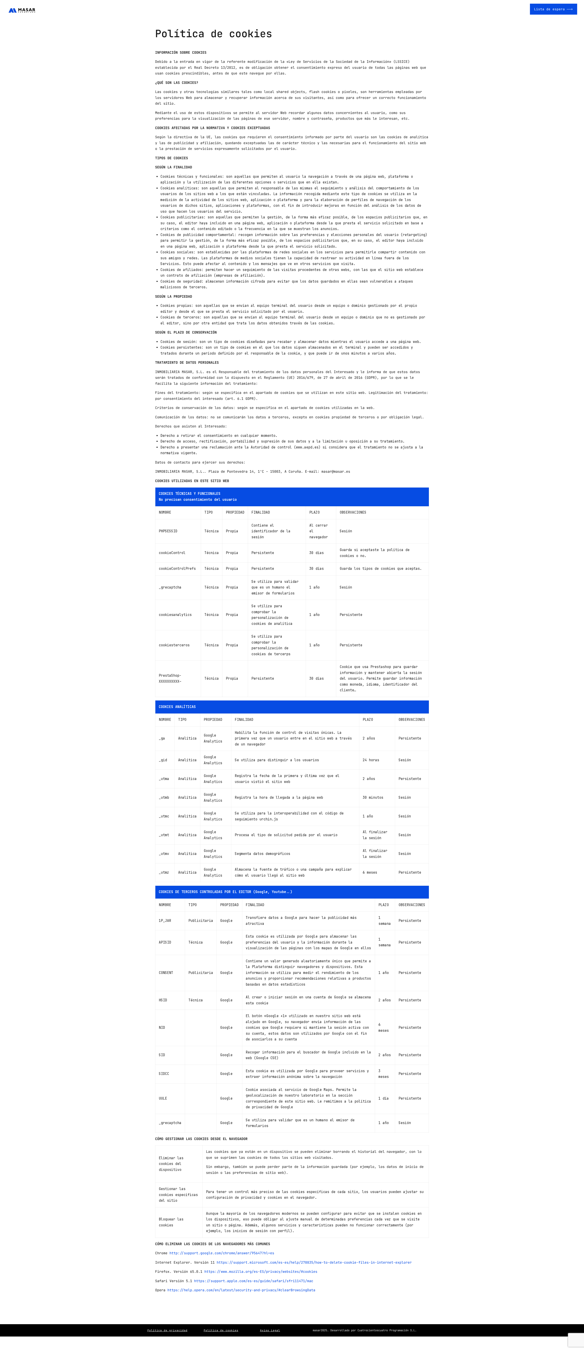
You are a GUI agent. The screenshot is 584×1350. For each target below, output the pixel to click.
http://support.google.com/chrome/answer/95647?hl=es (221, 1253)
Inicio (426, 9)
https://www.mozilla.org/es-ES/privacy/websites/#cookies (260, 1271)
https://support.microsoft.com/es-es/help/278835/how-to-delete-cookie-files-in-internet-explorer (314, 1262)
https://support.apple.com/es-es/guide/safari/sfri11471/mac (253, 1281)
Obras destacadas (502, 9)
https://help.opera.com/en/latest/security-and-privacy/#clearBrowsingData (241, 1290)
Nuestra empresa (458, 9)
